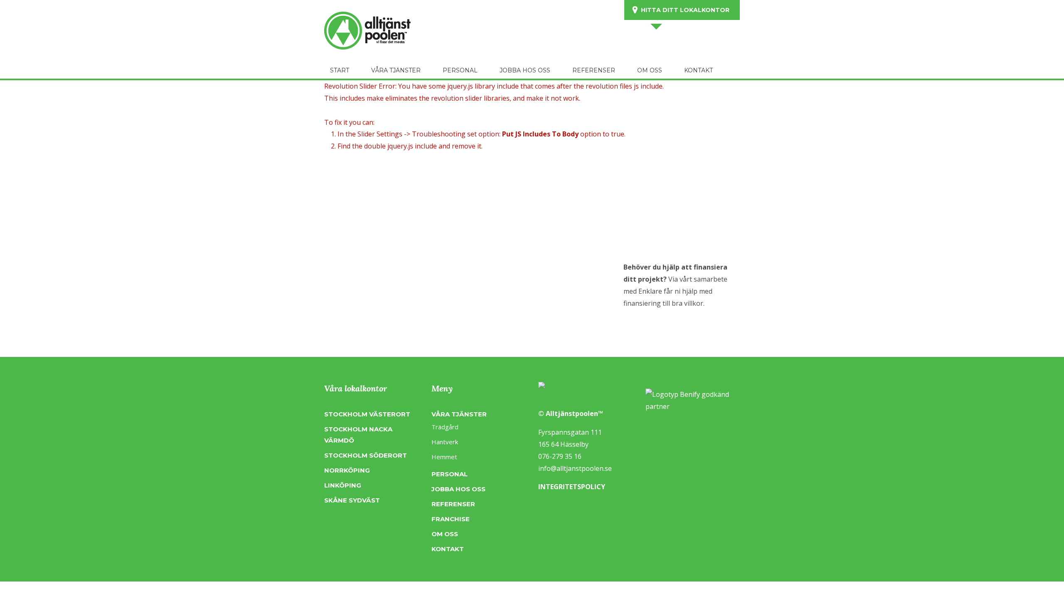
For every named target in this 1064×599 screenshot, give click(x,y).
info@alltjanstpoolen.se (575, 468)
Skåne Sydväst (352, 500)
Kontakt (447, 549)
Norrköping (347, 470)
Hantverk (444, 442)
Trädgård (444, 427)
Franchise (450, 519)
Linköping (342, 485)
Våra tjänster (459, 414)
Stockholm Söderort (365, 455)
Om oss (444, 534)
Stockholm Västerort (367, 414)
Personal (449, 474)
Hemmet (444, 457)
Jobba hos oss (458, 489)
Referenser (453, 504)
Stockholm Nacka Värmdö (358, 434)
